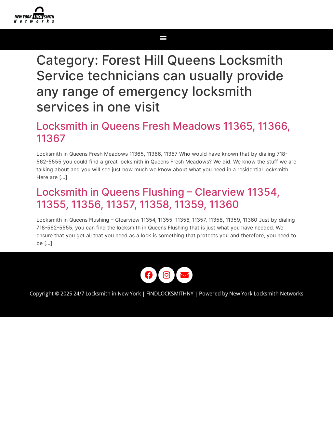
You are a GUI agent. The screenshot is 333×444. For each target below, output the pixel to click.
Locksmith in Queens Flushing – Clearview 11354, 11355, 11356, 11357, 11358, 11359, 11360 (158, 198)
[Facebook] (148, 275)
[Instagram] (166, 275)
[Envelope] (184, 275)
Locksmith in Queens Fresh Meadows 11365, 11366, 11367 (163, 132)
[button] (163, 38)
